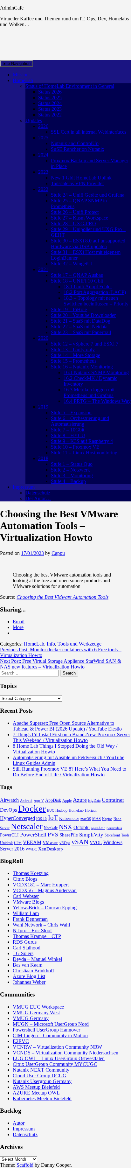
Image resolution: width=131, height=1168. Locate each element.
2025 (43, 137)
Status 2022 (50, 114)
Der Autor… (38, 498)
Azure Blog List (29, 976)
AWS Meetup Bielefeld (36, 1087)
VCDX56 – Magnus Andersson (45, 890)
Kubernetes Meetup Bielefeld (42, 1098)
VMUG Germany (31, 1018)
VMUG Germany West (36, 1012)
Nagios (107, 819)
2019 (43, 406)
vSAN (80, 842)
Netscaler (27, 826)
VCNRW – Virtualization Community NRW (57, 1047)
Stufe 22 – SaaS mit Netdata (79, 326)
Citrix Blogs (25, 879)
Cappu (58, 553)
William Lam (26, 913)
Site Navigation (17, 63)
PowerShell (33, 834)
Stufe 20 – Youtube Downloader (83, 315)
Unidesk (6, 843)
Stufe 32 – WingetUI (72, 263)
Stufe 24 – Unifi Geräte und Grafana (87, 195)
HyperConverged (17, 818)
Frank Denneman (30, 919)
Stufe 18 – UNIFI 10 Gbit (77, 280)
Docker (32, 808)
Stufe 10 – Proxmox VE (75, 447)
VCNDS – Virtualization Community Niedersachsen (65, 1052)
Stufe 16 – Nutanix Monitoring (82, 366)
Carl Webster (26, 896)
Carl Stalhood (26, 947)
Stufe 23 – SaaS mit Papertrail (81, 332)
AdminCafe (12, 7)
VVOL (96, 842)
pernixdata (114, 828)
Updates (33, 120)
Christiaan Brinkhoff (33, 970)
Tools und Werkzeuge (79, 644)
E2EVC (21, 1041)
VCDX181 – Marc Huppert (41, 884)
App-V (39, 800)
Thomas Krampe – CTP (37, 936)
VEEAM (32, 842)
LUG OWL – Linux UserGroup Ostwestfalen (59, 1058)
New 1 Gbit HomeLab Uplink (81, 177)
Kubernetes (69, 818)
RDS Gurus (25, 942)
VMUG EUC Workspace (38, 1007)
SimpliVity (91, 835)
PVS (53, 834)
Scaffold (25, 1165)
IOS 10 (41, 819)
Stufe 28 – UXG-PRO (73, 223)
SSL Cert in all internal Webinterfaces (88, 132)
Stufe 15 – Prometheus (73, 361)
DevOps (8, 810)
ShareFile (68, 834)
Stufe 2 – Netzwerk (70, 469)
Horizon (91, 810)
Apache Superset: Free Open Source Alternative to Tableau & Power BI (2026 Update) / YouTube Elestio (67, 725)
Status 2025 (50, 97)
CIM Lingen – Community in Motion (50, 1035)
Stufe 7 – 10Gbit (67, 429)
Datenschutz (37, 492)
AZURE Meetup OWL (36, 1092)
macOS (85, 819)
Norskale (51, 828)
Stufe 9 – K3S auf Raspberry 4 (82, 441)
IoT (53, 818)
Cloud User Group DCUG (39, 1075)
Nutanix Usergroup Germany (42, 1081)
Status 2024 (50, 103)
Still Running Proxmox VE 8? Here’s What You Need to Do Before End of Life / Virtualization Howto (69, 771)
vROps (64, 843)
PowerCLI (9, 835)
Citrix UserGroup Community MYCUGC (55, 1064)
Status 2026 (50, 91)
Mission (21, 74)
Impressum (24, 487)
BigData (94, 800)
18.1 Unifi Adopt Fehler (88, 286)
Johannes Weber (29, 982)
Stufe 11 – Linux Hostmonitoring (84, 452)
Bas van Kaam (27, 965)
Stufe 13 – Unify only (73, 349)
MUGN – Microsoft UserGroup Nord (51, 1024)
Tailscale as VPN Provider (77, 183)
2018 (43, 458)
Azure (80, 800)
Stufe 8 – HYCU (68, 435)
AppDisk (53, 800)
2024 (43, 154)
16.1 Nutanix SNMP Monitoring (96, 372)
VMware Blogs (28, 902)
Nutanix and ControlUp (75, 143)
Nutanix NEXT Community (41, 1070)
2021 (43, 269)
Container (113, 800)
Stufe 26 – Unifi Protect (75, 212)
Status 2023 (50, 109)
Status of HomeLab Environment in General (69, 86)
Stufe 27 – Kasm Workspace (79, 217)
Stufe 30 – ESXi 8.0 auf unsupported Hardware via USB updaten (88, 243)
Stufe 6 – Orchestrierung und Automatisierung (80, 421)
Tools (125, 835)
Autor (18, 1123)
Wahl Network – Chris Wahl (41, 924)
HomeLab (23, 80)
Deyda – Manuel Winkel (37, 959)
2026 (43, 126)
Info (51, 644)
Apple (67, 800)
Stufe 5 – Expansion (71, 412)
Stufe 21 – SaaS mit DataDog (80, 321)
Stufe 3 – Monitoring (72, 475)
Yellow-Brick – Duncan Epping (45, 907)
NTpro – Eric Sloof (32, 930)
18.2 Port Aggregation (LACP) (95, 292)
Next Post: (60, 663)
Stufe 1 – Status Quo (72, 464)
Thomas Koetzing (31, 873)
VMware (50, 842)
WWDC (31, 849)
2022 (43, 189)
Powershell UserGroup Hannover (46, 1029)
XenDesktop (50, 848)
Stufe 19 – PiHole (69, 309)
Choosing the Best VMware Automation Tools (62, 597)
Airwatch (9, 800)
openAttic (98, 828)
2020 (43, 338)
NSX (65, 826)
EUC (50, 810)
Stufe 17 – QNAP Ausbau (77, 275)
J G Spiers (23, 953)
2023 (43, 172)
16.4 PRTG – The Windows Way (97, 401)
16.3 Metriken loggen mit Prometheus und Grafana (89, 392)
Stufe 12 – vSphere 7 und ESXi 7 (84, 343)
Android (26, 800)
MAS (96, 818)
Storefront (112, 835)
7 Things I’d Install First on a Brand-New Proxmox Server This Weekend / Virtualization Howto (71, 737)
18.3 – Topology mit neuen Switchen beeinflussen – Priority (96, 300)
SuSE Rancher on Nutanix (77, 149)
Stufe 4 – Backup (68, 481)
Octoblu (81, 827)
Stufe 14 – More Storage (75, 355)
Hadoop (61, 810)
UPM (18, 843)
